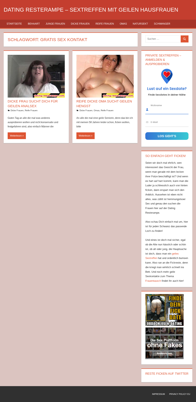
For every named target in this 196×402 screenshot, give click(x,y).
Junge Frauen (55, 23)
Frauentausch (153, 280)
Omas (123, 23)
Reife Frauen (105, 23)
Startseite (14, 23)
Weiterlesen (16, 135)
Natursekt (140, 23)
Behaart (34, 23)
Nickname (156, 105)
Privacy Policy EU (179, 394)
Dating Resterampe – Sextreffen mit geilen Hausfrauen (91, 10)
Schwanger (162, 23)
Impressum (158, 394)
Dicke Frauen (80, 23)
